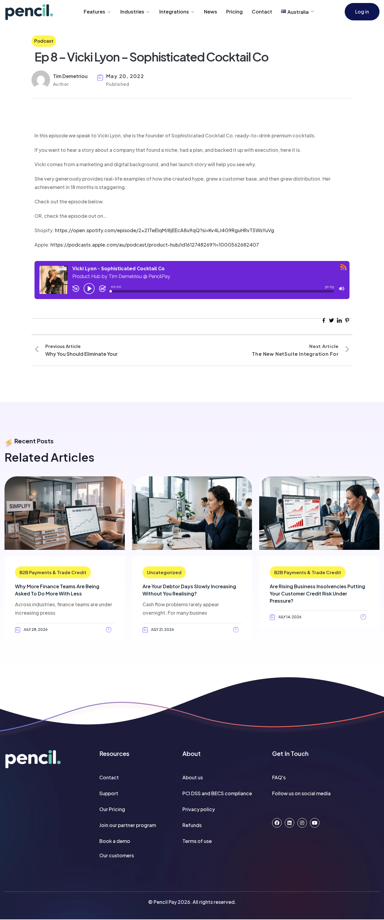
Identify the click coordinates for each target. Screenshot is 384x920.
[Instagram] (302, 823)
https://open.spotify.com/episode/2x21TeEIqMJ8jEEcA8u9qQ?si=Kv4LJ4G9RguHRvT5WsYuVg (164, 230)
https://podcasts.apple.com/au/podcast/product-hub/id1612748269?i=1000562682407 (154, 244)
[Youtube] (315, 823)
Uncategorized (164, 572)
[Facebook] (277, 823)
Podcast (43, 40)
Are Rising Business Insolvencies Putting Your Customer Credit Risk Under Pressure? (317, 593)
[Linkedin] (289, 823)
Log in (362, 11)
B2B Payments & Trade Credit (53, 572)
